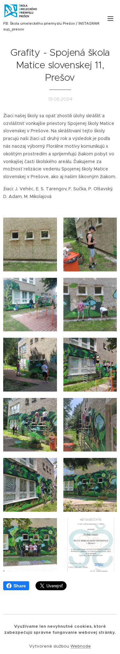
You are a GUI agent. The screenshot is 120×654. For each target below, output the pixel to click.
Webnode (80, 646)
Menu (110, 18)
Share (19, 585)
